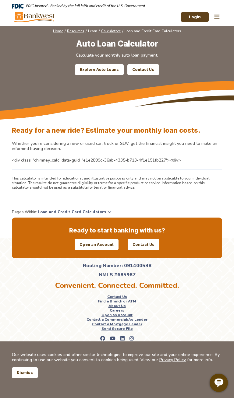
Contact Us (143, 69)
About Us (117, 305)
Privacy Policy (172, 360)
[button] (75, 212)
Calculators (111, 31)
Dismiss (25, 372)
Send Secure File (117, 328)
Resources (75, 31)
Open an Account (97, 244)
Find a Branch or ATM (117, 301)
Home (58, 31)
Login (195, 16)
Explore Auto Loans (99, 69)
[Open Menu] (217, 17)
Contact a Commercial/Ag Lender (117, 319)
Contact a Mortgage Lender (117, 324)
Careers (117, 310)
